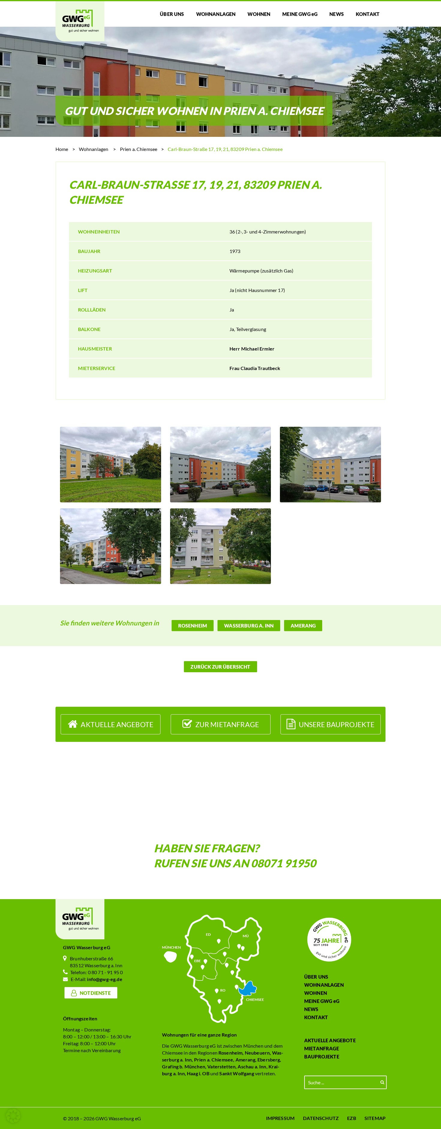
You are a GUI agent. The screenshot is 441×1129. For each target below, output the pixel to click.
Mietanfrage (321, 1048)
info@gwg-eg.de (104, 979)
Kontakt (316, 1017)
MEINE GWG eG (321, 1001)
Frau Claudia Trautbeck (255, 368)
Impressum (280, 1118)
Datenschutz (321, 1118)
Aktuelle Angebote (330, 1040)
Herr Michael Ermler (252, 348)
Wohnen (315, 993)
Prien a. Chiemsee (139, 149)
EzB (351, 1118)
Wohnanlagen (94, 149)
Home (62, 149)
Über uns (316, 977)
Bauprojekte (321, 1056)
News (311, 1009)
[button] (13, 1116)
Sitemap (375, 1118)
